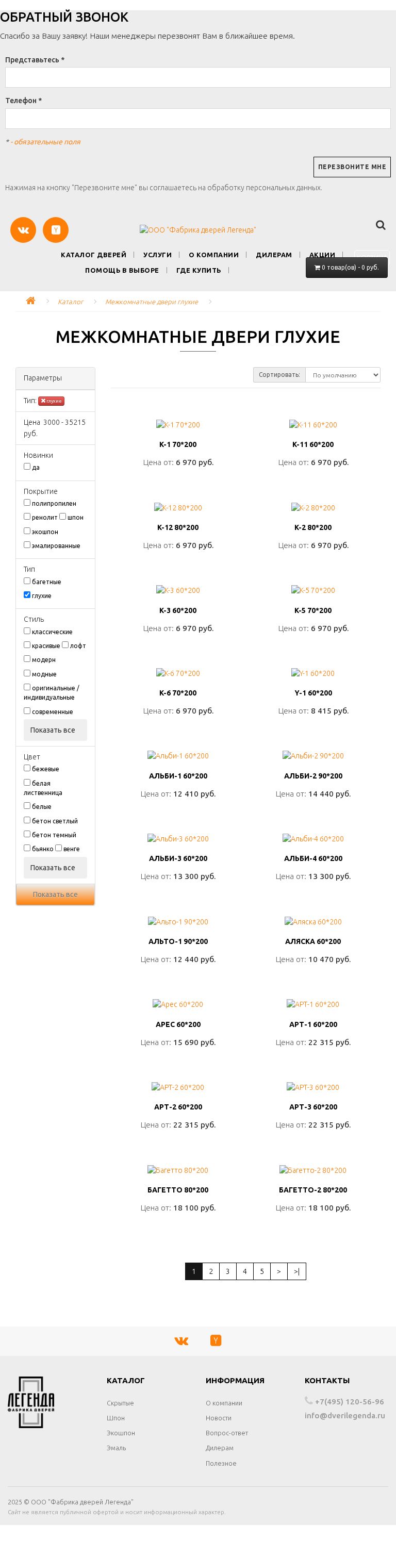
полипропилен (54, 503)
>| (297, 1271)
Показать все (53, 730)
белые (42, 806)
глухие (53, 401)
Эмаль (116, 1447)
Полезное (221, 1463)
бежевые (45, 769)
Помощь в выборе (122, 270)
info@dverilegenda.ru (345, 1415)
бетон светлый (55, 821)
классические (52, 631)
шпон (76, 517)
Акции (322, 254)
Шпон (116, 1417)
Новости (219, 1417)
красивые (46, 645)
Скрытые (120, 1402)
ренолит (45, 517)
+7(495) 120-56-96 (348, 1401)
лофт (78, 645)
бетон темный (54, 835)
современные (52, 711)
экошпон (45, 531)
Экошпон (121, 1432)
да (36, 467)
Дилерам (274, 254)
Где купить (198, 270)
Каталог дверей (93, 254)
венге (71, 849)
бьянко (43, 849)
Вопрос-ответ (227, 1432)
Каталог (70, 301)
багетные (46, 581)
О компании (214, 254)
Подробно (178, 485)
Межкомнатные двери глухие (151, 301)
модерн (44, 659)
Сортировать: (279, 374)
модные (44, 674)
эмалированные (56, 545)
